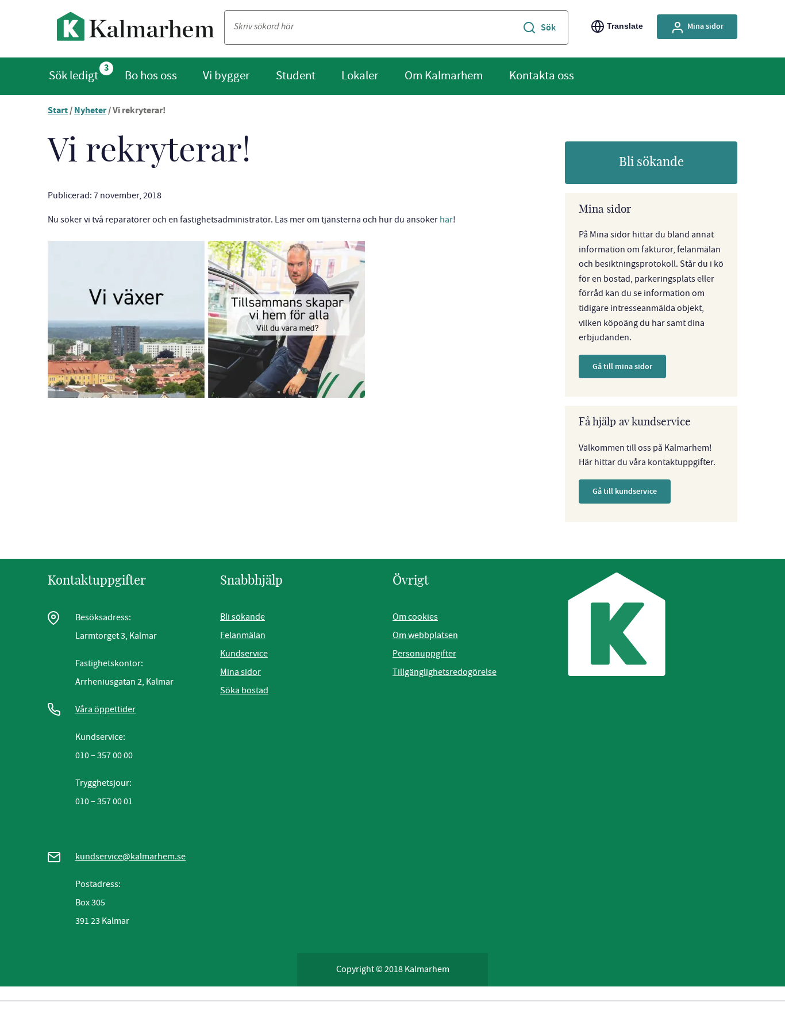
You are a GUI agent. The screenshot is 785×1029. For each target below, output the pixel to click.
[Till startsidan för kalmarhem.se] (136, 29)
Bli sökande (651, 162)
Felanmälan (242, 635)
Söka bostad (244, 690)
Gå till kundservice (624, 491)
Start (58, 111)
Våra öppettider (105, 709)
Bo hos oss (151, 75)
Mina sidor (705, 26)
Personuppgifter (424, 653)
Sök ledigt (73, 75)
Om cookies (415, 617)
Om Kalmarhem (444, 75)
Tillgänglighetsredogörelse (444, 672)
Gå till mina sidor (622, 366)
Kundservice (244, 653)
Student (295, 75)
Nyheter (90, 111)
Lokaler (359, 75)
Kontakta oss (541, 75)
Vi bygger (226, 75)
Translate (625, 25)
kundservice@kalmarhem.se (130, 856)
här (446, 219)
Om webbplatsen (425, 635)
